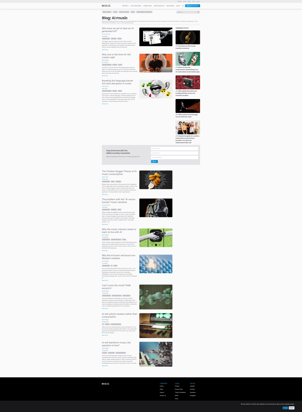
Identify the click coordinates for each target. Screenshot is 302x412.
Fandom (115, 90)
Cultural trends (106, 38)
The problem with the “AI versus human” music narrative (118, 201)
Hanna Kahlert (105, 261)
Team (193, 1)
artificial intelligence (116, 324)
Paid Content (111, 352)
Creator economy (106, 295)
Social (115, 12)
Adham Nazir (105, 86)
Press (184, 1)
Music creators (126, 295)
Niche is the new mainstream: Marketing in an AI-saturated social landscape (188, 69)
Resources (170, 6)
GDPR (176, 395)
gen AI (115, 265)
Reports (125, 6)
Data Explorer (136, 6)
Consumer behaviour (116, 239)
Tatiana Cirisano (106, 34)
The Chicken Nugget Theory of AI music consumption (119, 172)
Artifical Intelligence (120, 352)
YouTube (192, 389)
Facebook (193, 392)
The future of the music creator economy (186, 47)
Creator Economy (124, 12)
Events (162, 386)
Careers (162, 392)
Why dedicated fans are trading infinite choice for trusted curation (186, 93)
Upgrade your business (193, 5)
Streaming (113, 38)
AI (111, 265)
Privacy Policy (179, 389)
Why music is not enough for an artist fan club (187, 115)
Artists (119, 38)
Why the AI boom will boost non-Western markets (119, 257)
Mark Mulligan (105, 60)
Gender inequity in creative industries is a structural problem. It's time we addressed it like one (187, 139)
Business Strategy (107, 64)
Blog (178, 6)
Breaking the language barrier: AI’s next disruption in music (117, 82)
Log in (198, 1)
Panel (189, 1)
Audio (132, 12)
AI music (107, 324)
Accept (285, 408)
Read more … (105, 49)
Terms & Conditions (180, 392)
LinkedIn (192, 386)
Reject (292, 408)
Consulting (147, 6)
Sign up (154, 161)
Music (112, 181)
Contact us (163, 395)
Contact (180, 1)
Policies (177, 386)
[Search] (182, 6)
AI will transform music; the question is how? (116, 344)
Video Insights (159, 6)
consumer (118, 181)
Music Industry (107, 12)
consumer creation (116, 295)
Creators (115, 64)
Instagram (193, 395)
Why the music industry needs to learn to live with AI (119, 230)
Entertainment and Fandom (144, 12)
